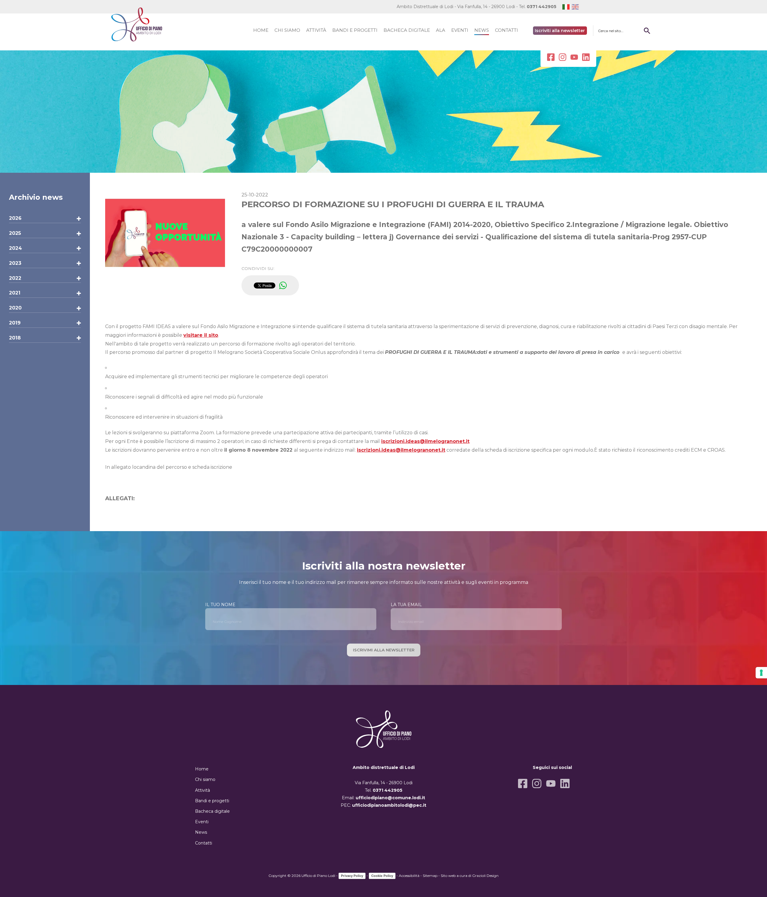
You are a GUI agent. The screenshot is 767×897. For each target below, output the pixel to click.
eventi (459, 30)
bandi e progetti (355, 30)
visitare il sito (200, 335)
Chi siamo (205, 779)
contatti (506, 30)
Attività (202, 790)
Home (202, 769)
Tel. (537, 6)
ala (440, 30)
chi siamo (287, 30)
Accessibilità (409, 875)
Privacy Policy (352, 876)
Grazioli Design (485, 875)
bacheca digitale (407, 30)
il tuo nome (220, 604)
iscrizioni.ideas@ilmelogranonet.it (425, 441)
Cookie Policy (382, 876)
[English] (576, 6)
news (481, 30)
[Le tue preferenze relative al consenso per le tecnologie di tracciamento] (761, 672)
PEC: (383, 805)
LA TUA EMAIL (406, 604)
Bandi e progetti (212, 800)
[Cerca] (647, 31)
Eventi (202, 821)
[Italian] (567, 6)
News (201, 832)
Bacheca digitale (212, 811)
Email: (383, 797)
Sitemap (430, 875)
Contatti (203, 843)
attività (316, 30)
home (260, 30)
